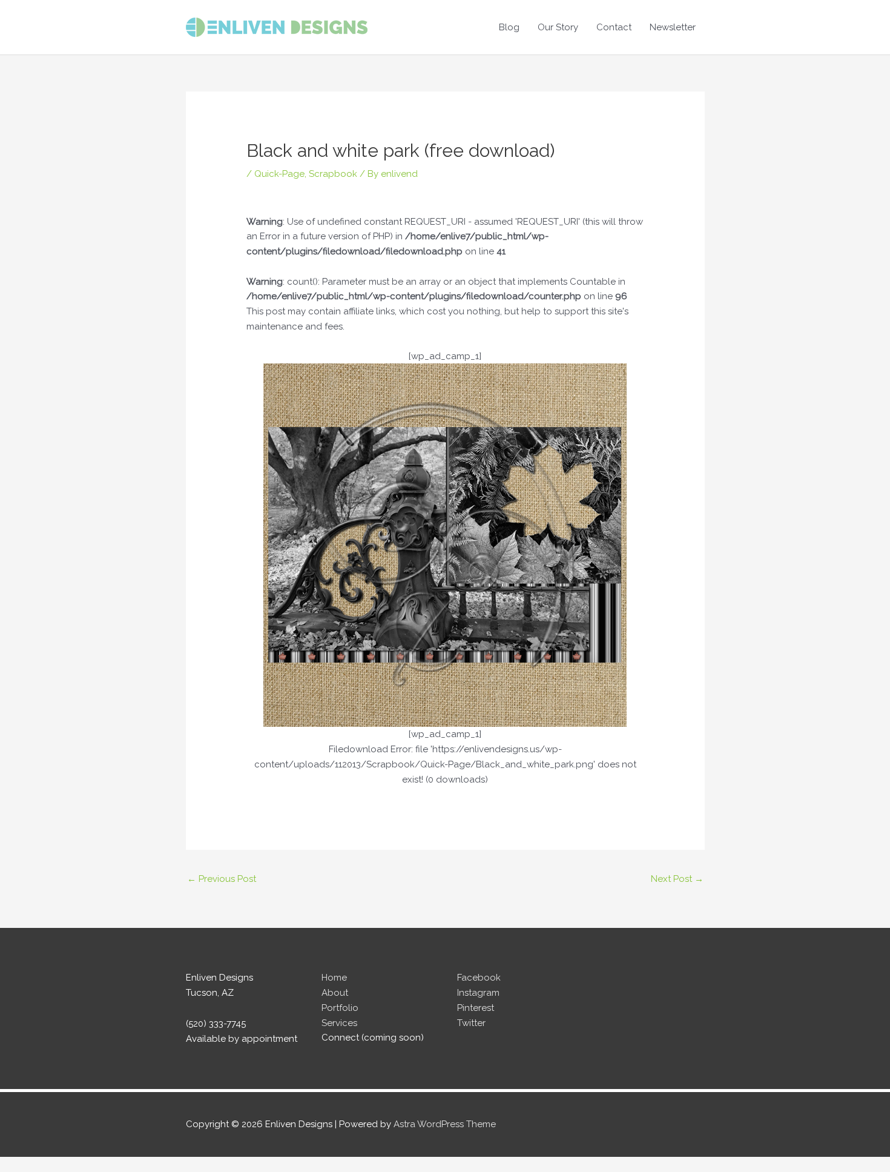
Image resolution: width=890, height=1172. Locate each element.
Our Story (558, 27)
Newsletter (673, 27)
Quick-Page (279, 173)
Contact (613, 27)
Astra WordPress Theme (445, 1124)
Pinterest (475, 1007)
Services (339, 1023)
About (334, 992)
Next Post (677, 878)
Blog (509, 27)
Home (334, 977)
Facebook (479, 977)
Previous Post (221, 878)
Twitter (471, 1023)
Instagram (478, 992)
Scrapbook (333, 173)
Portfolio (339, 1007)
